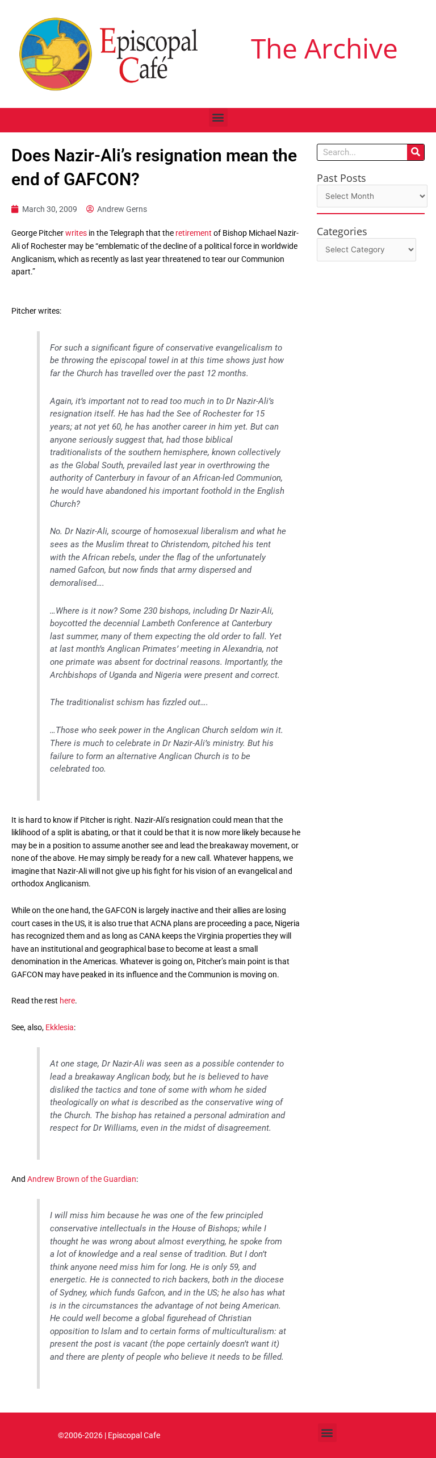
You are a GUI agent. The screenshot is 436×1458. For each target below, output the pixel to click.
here (67, 1000)
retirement (194, 233)
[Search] (415, 152)
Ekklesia (59, 1027)
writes (77, 233)
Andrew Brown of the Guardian (81, 1179)
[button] (218, 117)
